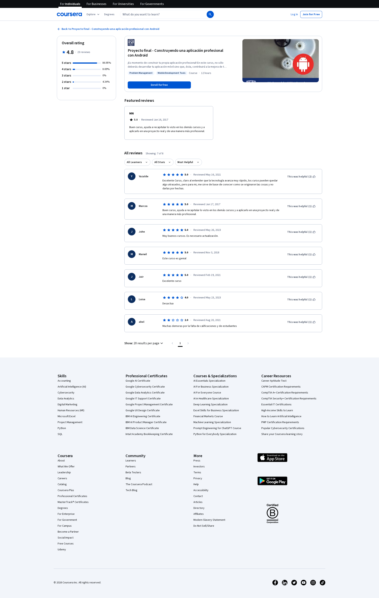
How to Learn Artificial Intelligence (281, 416)
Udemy (62, 550)
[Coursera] (69, 14)
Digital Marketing (67, 405)
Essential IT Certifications (276, 405)
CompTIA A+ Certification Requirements (284, 393)
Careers (62, 478)
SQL (60, 434)
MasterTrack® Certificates (73, 502)
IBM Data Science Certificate (142, 428)
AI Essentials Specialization (209, 381)
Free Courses (66, 544)
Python (62, 428)
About (61, 461)
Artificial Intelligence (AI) (72, 387)
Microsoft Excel (66, 416)
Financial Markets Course (208, 416)
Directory (199, 508)
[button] (109, 14)
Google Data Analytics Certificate (145, 393)
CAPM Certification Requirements (281, 387)
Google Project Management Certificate (149, 405)
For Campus (65, 526)
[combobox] (159, 14)
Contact (198, 496)
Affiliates (198, 514)
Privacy (197, 478)
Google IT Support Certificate (143, 399)
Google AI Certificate (138, 381)
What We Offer (66, 467)
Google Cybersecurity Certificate (145, 387)
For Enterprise (66, 514)
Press (196, 461)
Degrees (63, 508)
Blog (128, 478)
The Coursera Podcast (139, 484)
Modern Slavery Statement (209, 520)
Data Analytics (66, 399)
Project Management (70, 422)
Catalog (62, 484)
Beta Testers (133, 472)
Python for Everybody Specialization (214, 434)
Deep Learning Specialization (210, 405)
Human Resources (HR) (71, 410)
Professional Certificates (72, 496)
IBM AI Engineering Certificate (143, 416)
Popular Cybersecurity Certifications (282, 428)
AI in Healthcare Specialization (211, 399)
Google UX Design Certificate (143, 410)
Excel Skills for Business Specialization (216, 410)
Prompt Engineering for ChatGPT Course (217, 428)
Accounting (64, 381)
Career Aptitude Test (273, 381)
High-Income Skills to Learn (277, 410)
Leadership (64, 472)
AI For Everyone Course (207, 393)
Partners (131, 467)
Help (196, 484)
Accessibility (200, 490)
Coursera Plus (66, 490)
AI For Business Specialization (211, 387)
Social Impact (65, 538)
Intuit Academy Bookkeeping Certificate (149, 434)
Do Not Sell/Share (203, 526)
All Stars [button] (159, 162)
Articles (198, 502)
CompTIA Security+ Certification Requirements (288, 399)
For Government (67, 520)
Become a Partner (68, 532)
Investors (199, 467)
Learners (131, 461)
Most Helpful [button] (185, 162)
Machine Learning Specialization (212, 422)
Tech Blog (131, 490)
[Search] (210, 14)
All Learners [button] (134, 162)
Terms (197, 472)
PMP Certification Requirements (280, 422)
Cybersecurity (66, 393)
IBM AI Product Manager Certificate (146, 422)
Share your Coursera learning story (282, 434)
